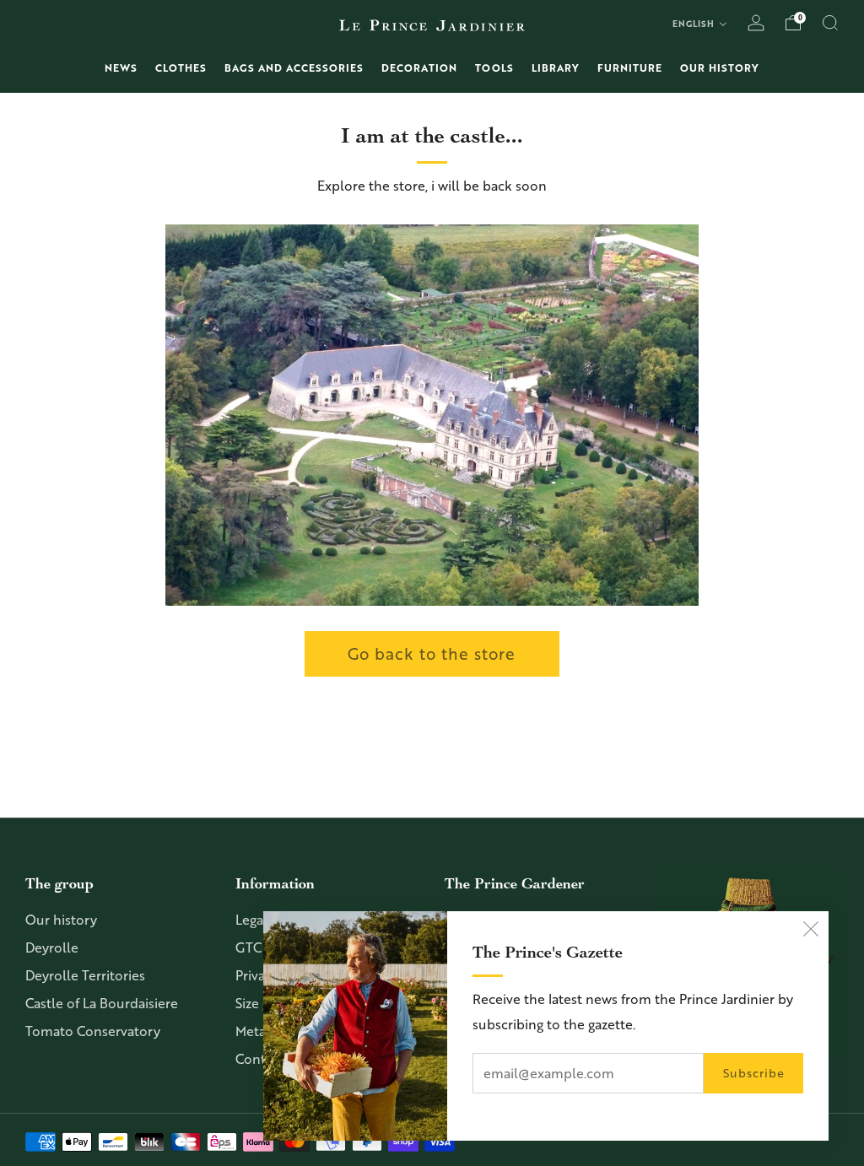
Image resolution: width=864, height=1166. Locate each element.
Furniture (629, 68)
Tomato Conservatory (92, 1031)
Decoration (419, 68)
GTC (248, 947)
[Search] (830, 22)
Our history (719, 68)
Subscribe (754, 1073)
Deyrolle (51, 947)
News (121, 68)
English (693, 24)
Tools (494, 68)
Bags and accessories (294, 68)
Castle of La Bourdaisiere (101, 1003)
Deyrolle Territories (85, 975)
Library (556, 68)
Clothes (181, 68)
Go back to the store (432, 653)
